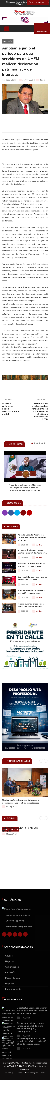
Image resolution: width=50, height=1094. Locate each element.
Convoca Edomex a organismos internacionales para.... (32, 578)
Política (8, 552)
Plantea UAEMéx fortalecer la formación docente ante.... (31, 592)
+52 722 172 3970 (15, 921)
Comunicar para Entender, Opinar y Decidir (21, 3)
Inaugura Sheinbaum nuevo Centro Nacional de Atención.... (32, 551)
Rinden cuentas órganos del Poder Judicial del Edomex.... (31, 605)
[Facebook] (4, 935)
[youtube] (20, 935)
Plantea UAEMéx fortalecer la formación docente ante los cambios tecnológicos (21, 801)
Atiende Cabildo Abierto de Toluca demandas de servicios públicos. (32, 538)
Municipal (8, 537)
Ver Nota (39, 545)
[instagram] (25, 935)
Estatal (8, 579)
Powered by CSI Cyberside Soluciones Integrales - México (25, 1073)
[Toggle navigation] (6, 28)
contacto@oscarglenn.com (19, 926)
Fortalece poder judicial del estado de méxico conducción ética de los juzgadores (32, 1041)
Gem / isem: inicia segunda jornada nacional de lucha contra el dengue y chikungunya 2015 (30, 1027)
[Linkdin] (15, 935)
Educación (7, 41)
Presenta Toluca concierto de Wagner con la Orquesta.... (31, 565)
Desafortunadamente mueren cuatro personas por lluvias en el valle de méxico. (32, 1010)
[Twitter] (9, 935)
